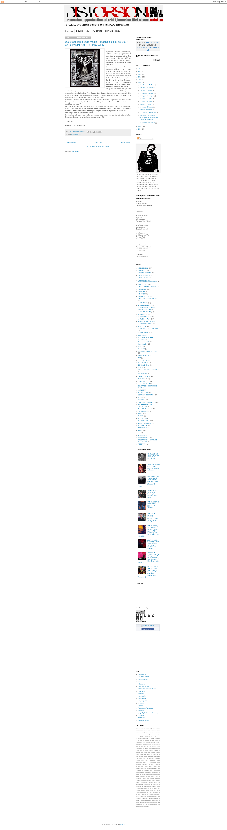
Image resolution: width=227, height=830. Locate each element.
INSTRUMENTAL (143, 381)
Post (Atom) (75, 151)
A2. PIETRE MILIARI (144, 312)
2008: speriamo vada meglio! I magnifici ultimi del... (149, 118)
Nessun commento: (79, 131)
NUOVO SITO (152, 42)
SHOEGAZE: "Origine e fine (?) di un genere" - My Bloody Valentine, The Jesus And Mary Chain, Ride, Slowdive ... (148, 558)
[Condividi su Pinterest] (100, 132)
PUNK (140, 413)
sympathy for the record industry (148, 713)
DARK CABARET (143, 355)
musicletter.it (142, 698)
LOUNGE (141, 390)
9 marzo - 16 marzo (146, 110)
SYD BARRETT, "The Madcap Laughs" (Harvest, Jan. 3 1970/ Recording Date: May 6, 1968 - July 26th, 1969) (148, 531)
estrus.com (141, 684)
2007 (140, 126)
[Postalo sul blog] (94, 132)
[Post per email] (87, 131)
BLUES (140, 346)
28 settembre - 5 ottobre (147, 85)
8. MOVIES (141, 294)
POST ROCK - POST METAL (147, 402)
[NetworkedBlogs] (148, 625)
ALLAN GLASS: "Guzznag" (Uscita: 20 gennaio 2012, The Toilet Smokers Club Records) (153, 544)
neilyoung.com (142, 701)
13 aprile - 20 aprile (146, 101)
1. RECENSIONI (76, 134)
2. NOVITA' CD (142, 270)
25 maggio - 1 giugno (147, 93)
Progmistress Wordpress (145, 708)
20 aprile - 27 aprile (146, 99)
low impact (141, 691)
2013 (140, 69)
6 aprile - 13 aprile (146, 104)
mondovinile (142, 696)
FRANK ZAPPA (142, 374)
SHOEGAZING (142, 428)
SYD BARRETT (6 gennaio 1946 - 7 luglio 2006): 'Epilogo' (153, 504)
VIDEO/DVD (142, 444)
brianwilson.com (143, 679)
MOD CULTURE (143, 392)
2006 (140, 129)
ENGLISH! (79, 31)
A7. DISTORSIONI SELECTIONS (148, 329)
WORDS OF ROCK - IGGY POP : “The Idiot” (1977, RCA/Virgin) (153, 456)
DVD (139, 358)
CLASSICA (141, 349)
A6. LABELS (142, 326)
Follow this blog (147, 629)
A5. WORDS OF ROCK (145, 324)
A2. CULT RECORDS (144, 305)
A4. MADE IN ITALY (144, 319)
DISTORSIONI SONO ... (112, 31)
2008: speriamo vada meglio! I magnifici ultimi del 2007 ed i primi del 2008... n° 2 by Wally (96, 43)
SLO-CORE (141, 435)
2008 (140, 82)
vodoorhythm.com (143, 720)
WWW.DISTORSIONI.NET (148, 48)
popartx (140, 706)
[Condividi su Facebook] (98, 132)
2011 (140, 74)
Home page (69, 31)
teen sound (141, 715)
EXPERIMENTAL (143, 365)
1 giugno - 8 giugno (146, 90)
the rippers (141, 718)
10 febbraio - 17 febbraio (148, 112)
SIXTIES (140, 430)
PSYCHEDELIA (143, 411)
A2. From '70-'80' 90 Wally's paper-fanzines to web (146, 308)
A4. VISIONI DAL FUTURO (146, 321)
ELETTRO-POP (143, 360)
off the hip (141, 703)
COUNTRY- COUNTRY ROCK (147, 351)
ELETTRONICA (143, 362)
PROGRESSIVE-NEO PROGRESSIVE (145, 405)
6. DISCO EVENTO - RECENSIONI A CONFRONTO (147, 281)
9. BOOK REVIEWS (144, 296)
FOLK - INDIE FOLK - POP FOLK (148, 370)
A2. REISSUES (142, 314)
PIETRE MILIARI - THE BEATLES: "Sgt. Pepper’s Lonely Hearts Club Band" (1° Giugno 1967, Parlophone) (148, 572)
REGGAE (141, 416)
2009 (140, 80)
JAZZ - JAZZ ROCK (144, 383)
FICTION (140, 367)
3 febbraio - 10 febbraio (147, 115)
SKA (139, 433)
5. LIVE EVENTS (143, 278)
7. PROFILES (142, 289)
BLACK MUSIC (142, 344)
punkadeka (141, 710)
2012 (140, 71)
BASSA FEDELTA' (143, 342)
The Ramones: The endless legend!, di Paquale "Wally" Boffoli (152, 494)
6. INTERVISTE (143, 284)
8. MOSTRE (141, 291)
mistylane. (141, 694)
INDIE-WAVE (142, 379)
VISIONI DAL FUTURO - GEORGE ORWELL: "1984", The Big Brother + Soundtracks (153, 518)
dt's (139, 681)
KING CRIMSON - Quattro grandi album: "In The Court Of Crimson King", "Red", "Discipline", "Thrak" (148, 481)
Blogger (122, 824)
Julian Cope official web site (147, 689)
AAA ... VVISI (142, 335)
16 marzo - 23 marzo (146, 107)
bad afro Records (143, 677)
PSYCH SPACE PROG (145, 409)
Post (140, 138)
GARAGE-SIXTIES (144, 376)
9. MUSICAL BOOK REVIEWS (147, 299)
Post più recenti (71, 143)
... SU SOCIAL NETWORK (94, 31)
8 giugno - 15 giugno (146, 87)
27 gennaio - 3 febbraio (147, 123)
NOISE (140, 397)
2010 (140, 77)
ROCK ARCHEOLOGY (145, 423)
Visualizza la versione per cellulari (98, 146)
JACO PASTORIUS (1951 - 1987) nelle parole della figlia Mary (153, 467)
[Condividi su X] (96, 132)
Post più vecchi (125, 143)
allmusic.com (142, 674)
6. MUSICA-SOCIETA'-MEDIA (147, 287)
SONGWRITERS (143, 437)
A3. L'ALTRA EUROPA (145, 316)
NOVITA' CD (142, 400)
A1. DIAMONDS (143, 303)
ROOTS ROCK (142, 425)
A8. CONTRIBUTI (143, 333)
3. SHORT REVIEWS (144, 273)
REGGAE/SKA (142, 418)
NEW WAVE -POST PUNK (146, 395)
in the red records (143, 686)
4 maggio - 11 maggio (147, 96)
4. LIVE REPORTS (144, 275)
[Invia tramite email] (91, 132)
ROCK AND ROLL (143, 421)
